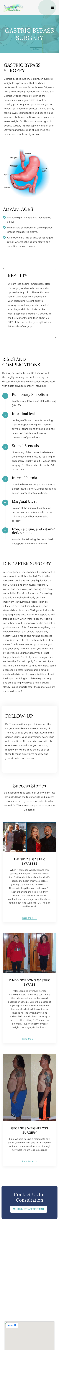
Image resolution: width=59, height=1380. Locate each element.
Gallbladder (10, 1248)
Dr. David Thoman (13, 1262)
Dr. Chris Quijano (13, 1272)
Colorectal (9, 1237)
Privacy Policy (22, 1374)
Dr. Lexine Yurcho (13, 1267)
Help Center (38, 1374)
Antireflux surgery (13, 1242)
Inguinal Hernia (12, 1232)
